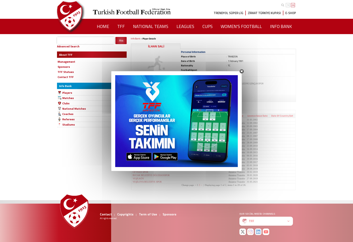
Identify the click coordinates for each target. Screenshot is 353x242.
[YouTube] (266, 232)
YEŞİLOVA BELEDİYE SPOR (147, 182)
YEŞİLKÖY (138, 178)
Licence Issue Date (257, 115)
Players (67, 92)
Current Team (140, 115)
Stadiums (68, 124)
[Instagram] (250, 232)
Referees (68, 119)
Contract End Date (215, 115)
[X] (242, 232)
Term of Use (148, 214)
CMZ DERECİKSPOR (143, 119)
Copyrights (125, 214)
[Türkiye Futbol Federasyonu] (76, 16)
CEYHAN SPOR (140, 172)
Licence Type (236, 115)
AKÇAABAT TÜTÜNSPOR (146, 149)
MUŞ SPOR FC (140, 165)
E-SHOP (290, 13)
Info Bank (135, 38)
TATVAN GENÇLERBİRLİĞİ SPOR (150, 162)
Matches (68, 98)
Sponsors (169, 214)
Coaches (67, 114)
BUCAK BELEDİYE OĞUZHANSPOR (151, 175)
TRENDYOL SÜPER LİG (228, 13)
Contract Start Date (191, 115)
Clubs (65, 103)
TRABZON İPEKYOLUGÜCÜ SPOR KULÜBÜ (155, 155)
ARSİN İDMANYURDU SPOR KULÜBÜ (152, 159)
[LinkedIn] (258, 232)
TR (288, 5)
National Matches (74, 108)
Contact (106, 214)
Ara (121, 40)
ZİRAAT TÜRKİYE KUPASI (264, 13)
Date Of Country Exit (282, 115)
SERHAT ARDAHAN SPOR (146, 168)
